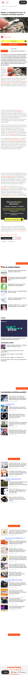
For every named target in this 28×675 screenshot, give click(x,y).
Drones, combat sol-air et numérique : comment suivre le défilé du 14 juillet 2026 (17, 574)
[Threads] (22, 670)
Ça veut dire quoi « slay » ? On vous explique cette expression (13, 360)
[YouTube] (5, 670)
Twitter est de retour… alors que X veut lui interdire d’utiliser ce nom (17, 407)
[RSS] (18, 670)
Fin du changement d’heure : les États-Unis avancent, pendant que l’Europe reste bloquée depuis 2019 (18, 566)
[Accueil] (3, 2)
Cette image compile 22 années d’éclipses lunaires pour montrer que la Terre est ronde (17, 416)
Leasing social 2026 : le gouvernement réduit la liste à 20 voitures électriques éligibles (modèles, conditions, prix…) (17, 600)
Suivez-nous (4, 51)
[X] (10, 670)
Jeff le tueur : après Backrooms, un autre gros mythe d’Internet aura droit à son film (17, 491)
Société (4, 9)
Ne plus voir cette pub (22, 263)
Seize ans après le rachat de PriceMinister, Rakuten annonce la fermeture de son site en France (17, 550)
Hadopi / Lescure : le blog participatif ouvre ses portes (17, 291)
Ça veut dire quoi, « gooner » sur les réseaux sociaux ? (12, 354)
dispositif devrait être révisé (15, 140)
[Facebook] (14, 670)
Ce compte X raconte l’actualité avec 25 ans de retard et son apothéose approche (18, 424)
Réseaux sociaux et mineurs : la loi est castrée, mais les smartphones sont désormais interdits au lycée (17, 432)
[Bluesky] (20, 670)
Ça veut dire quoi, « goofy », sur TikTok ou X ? (12, 357)
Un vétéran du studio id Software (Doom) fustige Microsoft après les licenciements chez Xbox (17, 584)
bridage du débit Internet (8, 176)
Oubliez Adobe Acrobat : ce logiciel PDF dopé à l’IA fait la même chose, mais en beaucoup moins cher (18, 465)
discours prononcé (14, 134)
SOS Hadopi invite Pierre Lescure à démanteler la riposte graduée (16, 285)
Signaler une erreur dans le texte (9, 235)
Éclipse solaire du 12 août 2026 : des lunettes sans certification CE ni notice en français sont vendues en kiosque (18, 558)
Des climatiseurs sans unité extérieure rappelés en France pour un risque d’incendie (17, 592)
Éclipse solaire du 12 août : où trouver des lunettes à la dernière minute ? (17, 499)
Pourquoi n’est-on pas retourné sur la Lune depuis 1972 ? (12, 351)
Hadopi (4, 241)
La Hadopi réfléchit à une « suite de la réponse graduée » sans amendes (17, 305)
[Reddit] (16, 670)
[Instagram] (12, 670)
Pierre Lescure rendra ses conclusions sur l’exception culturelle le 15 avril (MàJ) (17, 279)
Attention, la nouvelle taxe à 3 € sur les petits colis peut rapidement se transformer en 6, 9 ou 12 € (18, 542)
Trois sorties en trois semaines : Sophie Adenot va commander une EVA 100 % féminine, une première (17, 398)
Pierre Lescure (11, 241)
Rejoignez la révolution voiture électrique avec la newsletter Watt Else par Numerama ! (13, 339)
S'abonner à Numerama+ (13, 219)
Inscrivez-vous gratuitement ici (19, 231)
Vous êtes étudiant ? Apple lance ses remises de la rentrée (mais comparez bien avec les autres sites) (18, 483)
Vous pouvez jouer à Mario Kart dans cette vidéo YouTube (17, 607)
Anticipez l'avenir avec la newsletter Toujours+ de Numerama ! (17, 271)
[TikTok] (7, 670)
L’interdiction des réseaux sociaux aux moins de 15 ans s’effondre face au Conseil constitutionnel (18, 473)
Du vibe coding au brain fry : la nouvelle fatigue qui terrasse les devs (17, 345)
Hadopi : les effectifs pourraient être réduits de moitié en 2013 (17, 298)
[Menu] (7, 2)
